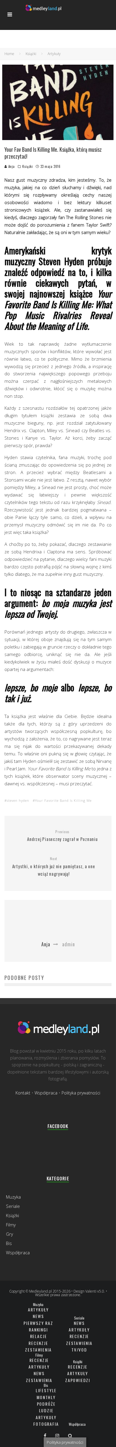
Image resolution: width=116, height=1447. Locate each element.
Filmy (11, 1225)
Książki (27, 166)
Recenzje (38, 1343)
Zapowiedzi (77, 1380)
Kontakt (22, 1093)
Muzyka (13, 1197)
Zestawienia (38, 1349)
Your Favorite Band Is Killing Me (63, 800)
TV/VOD (79, 1349)
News (38, 1316)
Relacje (38, 1336)
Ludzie (46, 1410)
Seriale (13, 1206)
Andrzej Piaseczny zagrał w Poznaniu (62, 835)
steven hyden (18, 800)
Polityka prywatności (81, 1093)
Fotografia (46, 1424)
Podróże (46, 1404)
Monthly (46, 1397)
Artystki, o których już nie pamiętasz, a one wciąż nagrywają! (53, 866)
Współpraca (46, 1093)
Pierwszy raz (38, 1323)
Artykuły (38, 1309)
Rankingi (38, 1329)
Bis (9, 1243)
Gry (9, 1234)
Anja (11, 166)
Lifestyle (46, 1390)
